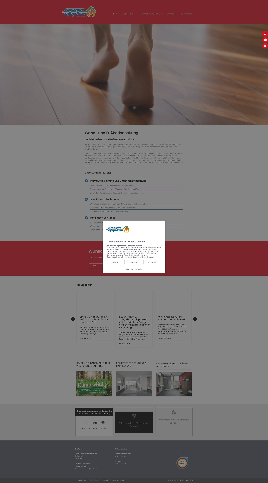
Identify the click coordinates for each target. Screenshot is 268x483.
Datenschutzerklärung (114, 257)
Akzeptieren (152, 262)
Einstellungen (133, 262)
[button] (265, 34)
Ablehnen (116, 262)
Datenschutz (129, 269)
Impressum (138, 269)
